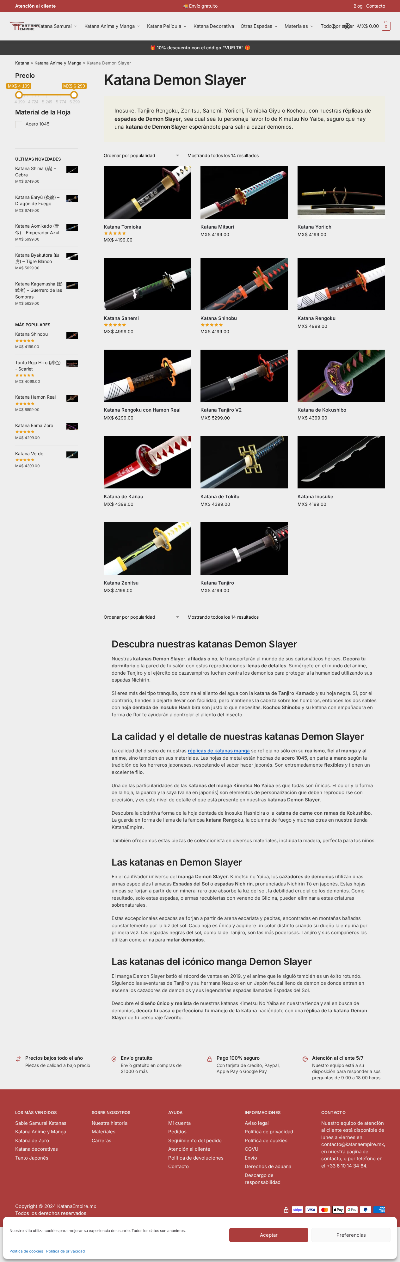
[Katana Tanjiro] (244, 548)
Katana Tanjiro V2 (221, 410)
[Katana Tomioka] (147, 192)
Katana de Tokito (219, 496)
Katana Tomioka (122, 227)
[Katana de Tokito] (244, 462)
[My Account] (347, 26)
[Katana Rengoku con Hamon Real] (147, 376)
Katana (22, 62)
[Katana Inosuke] (341, 462)
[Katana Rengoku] (341, 284)
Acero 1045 (37, 123)
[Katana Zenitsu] (147, 548)
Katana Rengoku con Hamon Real (142, 410)
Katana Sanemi (121, 318)
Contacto (375, 6)
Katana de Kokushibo (322, 410)
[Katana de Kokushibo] (341, 376)
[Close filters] (80, 74)
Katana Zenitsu (121, 583)
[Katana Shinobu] (244, 284)
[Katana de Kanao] (147, 462)
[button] (374, 26)
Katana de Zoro (32, 1140)
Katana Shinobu (218, 318)
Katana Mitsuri (217, 227)
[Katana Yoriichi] (341, 192)
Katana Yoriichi (315, 227)
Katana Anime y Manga (58, 62)
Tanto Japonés (31, 1158)
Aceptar (269, 1235)
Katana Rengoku (316, 318)
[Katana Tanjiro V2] (244, 376)
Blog (358, 6)
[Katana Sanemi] (147, 284)
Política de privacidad (65, 1251)
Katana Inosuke (315, 496)
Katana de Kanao (123, 496)
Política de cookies (26, 1251)
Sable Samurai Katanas (40, 1123)
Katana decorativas (36, 1149)
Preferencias (351, 1235)
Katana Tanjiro (217, 583)
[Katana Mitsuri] (244, 192)
